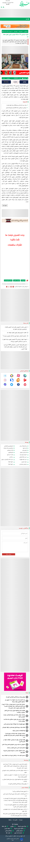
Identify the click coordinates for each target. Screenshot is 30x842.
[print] (25, 78)
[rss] (3, 7)
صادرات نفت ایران (18, 833)
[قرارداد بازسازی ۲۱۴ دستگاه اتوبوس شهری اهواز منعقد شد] (13, 287)
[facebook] (7, 287)
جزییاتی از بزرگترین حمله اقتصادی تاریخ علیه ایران (16, 107)
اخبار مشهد (25, 448)
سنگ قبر (11, 457)
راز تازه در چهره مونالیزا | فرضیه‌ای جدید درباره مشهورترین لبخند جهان (15, 810)
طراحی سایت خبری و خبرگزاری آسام (13, 839)
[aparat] (18, 377)
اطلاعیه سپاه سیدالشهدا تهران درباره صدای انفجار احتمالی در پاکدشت (14, 711)
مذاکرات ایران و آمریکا (19, 828)
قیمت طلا (8, 833)
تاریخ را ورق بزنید (23, 454)
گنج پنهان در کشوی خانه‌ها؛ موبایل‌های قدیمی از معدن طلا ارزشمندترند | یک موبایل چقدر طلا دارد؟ (15, 814)
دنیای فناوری (10, 452)
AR (8, 4)
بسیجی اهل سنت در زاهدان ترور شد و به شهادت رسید (13, 755)
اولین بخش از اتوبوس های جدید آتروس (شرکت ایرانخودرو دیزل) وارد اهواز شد (16, 328)
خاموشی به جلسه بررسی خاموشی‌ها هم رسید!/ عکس (13, 744)
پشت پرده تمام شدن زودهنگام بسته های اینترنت (16, 105)
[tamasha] (25, 382)
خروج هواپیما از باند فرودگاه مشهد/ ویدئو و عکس (14, 724)
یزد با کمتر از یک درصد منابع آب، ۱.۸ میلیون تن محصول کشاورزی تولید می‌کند (15, 701)
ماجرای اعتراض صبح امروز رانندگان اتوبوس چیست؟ (14, 336)
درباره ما (21, 820)
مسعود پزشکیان (19, 831)
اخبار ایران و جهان (23, 452)
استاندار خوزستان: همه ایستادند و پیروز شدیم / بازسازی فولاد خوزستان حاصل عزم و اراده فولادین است (14, 735)
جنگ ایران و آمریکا (22, 826)
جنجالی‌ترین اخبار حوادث (8, 448)
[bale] (25, 377)
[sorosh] (12, 382)
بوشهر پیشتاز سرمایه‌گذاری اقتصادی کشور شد (15, 697)
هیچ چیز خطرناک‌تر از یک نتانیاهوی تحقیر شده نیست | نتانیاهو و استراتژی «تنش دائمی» (15, 806)
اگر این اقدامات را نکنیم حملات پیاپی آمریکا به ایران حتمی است (15, 795)
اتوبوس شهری (16, 280)
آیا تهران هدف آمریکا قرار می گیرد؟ (20, 791)
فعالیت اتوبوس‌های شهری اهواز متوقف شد (16, 332)
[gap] (5, 386)
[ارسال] (22, 78)
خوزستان (23, 280)
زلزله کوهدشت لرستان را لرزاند (19, 730)
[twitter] (11, 287)
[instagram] (5, 382)
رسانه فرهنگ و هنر (23, 446)
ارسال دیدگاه (8, 554)
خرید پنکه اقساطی (23, 457)
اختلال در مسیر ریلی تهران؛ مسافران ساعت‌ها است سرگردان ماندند (14, 720)
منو (27, 19)
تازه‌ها (27, 693)
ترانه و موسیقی (10, 450)
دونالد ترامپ (7, 828)
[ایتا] (18, 382)
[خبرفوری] (22, 4)
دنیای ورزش (24, 450)
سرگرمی (12, 826)
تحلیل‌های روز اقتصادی (8, 446)
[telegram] (5, 377)
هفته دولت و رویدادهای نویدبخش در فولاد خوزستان (13, 727)
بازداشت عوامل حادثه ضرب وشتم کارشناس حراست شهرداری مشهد (14, 716)
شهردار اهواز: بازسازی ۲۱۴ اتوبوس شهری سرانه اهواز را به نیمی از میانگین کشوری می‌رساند (14, 340)
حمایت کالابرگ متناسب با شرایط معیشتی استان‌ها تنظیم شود (14, 751)
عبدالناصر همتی (8, 831)
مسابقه (10, 820)
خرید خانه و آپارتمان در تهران (7, 459)
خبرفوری (10, 836)
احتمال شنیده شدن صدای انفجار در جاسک (16, 748)
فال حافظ (4, 826)
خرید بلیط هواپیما (23, 459)
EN (7, 4)
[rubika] (12, 377)
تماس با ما (15, 820)
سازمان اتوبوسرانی (8, 280)
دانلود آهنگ (10, 462)
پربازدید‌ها (26, 760)
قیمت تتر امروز (10, 454)
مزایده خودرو (24, 462)
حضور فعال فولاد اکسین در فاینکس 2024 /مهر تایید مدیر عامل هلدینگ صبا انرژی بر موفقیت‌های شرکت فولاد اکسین (15, 347)
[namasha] (25, 386)
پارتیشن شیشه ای (23, 464)
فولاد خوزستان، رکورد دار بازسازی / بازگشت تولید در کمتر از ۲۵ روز (14, 740)
